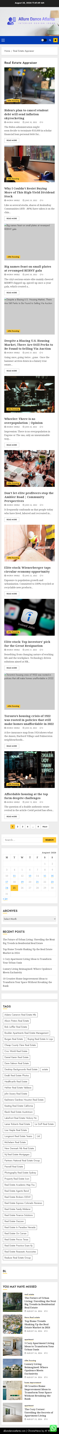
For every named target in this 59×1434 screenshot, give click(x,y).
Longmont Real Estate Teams (18, 1136)
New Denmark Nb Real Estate (19, 1148)
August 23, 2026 (34, 1419)
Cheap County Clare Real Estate (20, 1045)
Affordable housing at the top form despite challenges (26, 796)
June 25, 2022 (31, 427)
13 (30, 875)
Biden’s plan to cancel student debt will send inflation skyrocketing (26, 114)
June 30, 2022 (31, 122)
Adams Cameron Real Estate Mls (20, 1014)
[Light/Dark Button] (44, 40)
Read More (12, 140)
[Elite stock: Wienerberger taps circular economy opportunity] (29, 543)
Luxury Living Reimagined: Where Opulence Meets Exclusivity (36, 1369)
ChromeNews (34, 1430)
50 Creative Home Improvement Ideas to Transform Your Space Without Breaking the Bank (27, 982)
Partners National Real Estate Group (22, 1160)
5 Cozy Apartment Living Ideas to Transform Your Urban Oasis (39, 1346)
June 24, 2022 (31, 505)
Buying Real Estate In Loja (40, 1039)
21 (37, 881)
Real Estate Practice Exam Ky (18, 1245)
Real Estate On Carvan (15, 1233)
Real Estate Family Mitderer (17, 1209)
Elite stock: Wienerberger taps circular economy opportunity (27, 569)
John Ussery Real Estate (15, 1093)
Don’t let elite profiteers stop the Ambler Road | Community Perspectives (29, 497)
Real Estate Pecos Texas (16, 1239)
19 (22, 881)
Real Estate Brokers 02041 (17, 1197)
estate (45, 1069)
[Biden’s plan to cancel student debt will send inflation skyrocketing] (29, 85)
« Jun (5, 898)
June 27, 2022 (31, 353)
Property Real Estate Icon (16, 1178)
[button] (3, 40)
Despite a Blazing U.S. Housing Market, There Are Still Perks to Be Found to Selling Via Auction (28, 345)
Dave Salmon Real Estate (16, 1063)
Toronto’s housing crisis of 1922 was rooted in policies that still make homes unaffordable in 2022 (29, 720)
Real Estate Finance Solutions (18, 1215)
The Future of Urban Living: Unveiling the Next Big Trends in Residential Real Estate (40, 1302)
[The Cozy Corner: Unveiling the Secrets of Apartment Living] (12, 1412)
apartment (29, 1339)
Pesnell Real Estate (13, 1166)
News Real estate (32, 1317)
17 (6, 881)
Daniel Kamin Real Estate (16, 1057)
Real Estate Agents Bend (16, 1191)
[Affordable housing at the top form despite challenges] (29, 769)
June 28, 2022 (31, 275)
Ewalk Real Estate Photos (16, 1075)
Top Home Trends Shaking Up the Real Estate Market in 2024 (37, 1324)
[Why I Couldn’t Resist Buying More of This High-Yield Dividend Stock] (29, 164)
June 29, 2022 (31, 200)
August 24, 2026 (34, 1311)
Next (45, 826)
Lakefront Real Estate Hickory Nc (20, 1118)
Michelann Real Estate (15, 1142)
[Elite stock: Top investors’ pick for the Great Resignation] (29, 617)
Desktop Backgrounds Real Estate (21, 1069)
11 (14, 875)
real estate (29, 1294)
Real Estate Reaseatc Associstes (20, 1251)
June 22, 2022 (31, 576)
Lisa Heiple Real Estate (15, 1130)
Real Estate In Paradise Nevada (19, 1227)
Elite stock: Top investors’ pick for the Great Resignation (27, 644)
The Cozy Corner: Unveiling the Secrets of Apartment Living (38, 1412)
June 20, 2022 (31, 728)
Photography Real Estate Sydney (20, 1172)
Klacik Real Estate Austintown (18, 1112)
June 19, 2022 (31, 802)
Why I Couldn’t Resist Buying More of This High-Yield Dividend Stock (29, 192)
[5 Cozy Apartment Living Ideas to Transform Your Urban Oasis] (12, 1346)
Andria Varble (13, 122)
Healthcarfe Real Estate (15, 1081)
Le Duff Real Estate (44, 1124)
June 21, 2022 (31, 650)
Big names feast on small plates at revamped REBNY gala (27, 268)
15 (45, 875)
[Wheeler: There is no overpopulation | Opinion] (29, 394)
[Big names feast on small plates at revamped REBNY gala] (29, 242)
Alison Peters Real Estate (16, 1020)
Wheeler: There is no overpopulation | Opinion (23, 421)
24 (6, 887)
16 (52, 875)
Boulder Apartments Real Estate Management (26, 1033)
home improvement (32, 1382)
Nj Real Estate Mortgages (17, 1154)
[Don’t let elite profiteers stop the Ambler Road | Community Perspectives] (29, 468)
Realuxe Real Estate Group (17, 1257)
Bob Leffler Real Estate (15, 1027)
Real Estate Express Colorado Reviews (23, 1203)
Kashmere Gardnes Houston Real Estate (24, 1099)
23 (52, 881)
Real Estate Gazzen (14, 1221)
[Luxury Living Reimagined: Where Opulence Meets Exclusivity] (12, 1368)
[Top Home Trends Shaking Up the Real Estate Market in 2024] (12, 1324)
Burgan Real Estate (13, 1039)
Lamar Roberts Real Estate (17, 1124)
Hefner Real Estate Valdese (17, 1087)
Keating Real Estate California (18, 1106)
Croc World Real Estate (15, 1051)
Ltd (38, 1136)
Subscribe (55, 40)
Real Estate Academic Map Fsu (19, 1184)
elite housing (13, 100)
